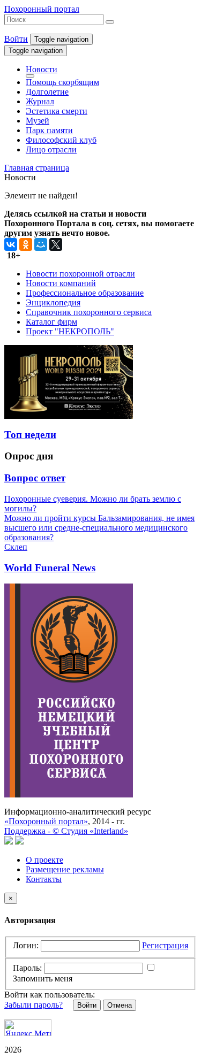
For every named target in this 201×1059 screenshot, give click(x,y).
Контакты (44, 879)
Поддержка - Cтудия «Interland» (66, 830)
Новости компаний (61, 283)
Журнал (40, 101)
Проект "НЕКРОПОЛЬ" (70, 331)
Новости (41, 69)
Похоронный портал (41, 8)
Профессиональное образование (85, 292)
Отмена (119, 1005)
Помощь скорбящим (62, 82)
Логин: (26, 945)
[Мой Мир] (40, 244)
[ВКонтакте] (10, 244)
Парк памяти (49, 130)
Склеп (15, 546)
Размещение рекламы (65, 869)
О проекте (44, 859)
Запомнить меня (42, 978)
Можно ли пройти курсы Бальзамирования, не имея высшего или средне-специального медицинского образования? (99, 527)
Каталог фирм (51, 321)
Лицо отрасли (51, 149)
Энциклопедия (53, 302)
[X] (55, 244)
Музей (37, 120)
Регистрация (165, 945)
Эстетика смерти (56, 111)
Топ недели (30, 434)
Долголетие (47, 91)
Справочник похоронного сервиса (89, 312)
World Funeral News (49, 567)
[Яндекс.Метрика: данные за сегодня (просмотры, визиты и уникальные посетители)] (27, 1027)
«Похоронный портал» (46, 821)
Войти (16, 38)
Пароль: (27, 967)
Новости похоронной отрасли (80, 273)
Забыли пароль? (33, 1004)
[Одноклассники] (25, 244)
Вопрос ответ (34, 478)
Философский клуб (61, 139)
